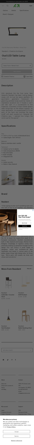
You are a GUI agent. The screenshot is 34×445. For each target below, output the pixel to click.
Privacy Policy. (11, 427)
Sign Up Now (24, 226)
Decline (17, 436)
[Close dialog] (33, 210)
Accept (17, 431)
